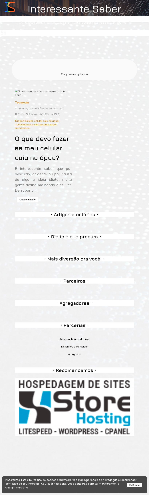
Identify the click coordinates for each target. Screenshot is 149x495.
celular (29, 121)
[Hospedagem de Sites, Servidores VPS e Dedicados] (74, 407)
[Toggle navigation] (4, 33)
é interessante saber (44, 124)
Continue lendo (27, 199)
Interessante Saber (74, 9)
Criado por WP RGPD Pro (16, 487)
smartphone (22, 128)
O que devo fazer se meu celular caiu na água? (42, 148)
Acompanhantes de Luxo (74, 339)
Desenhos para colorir (74, 346)
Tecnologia (22, 102)
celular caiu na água (46, 121)
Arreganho (74, 354)
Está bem (134, 485)
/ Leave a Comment (51, 108)
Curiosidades (23, 124)
